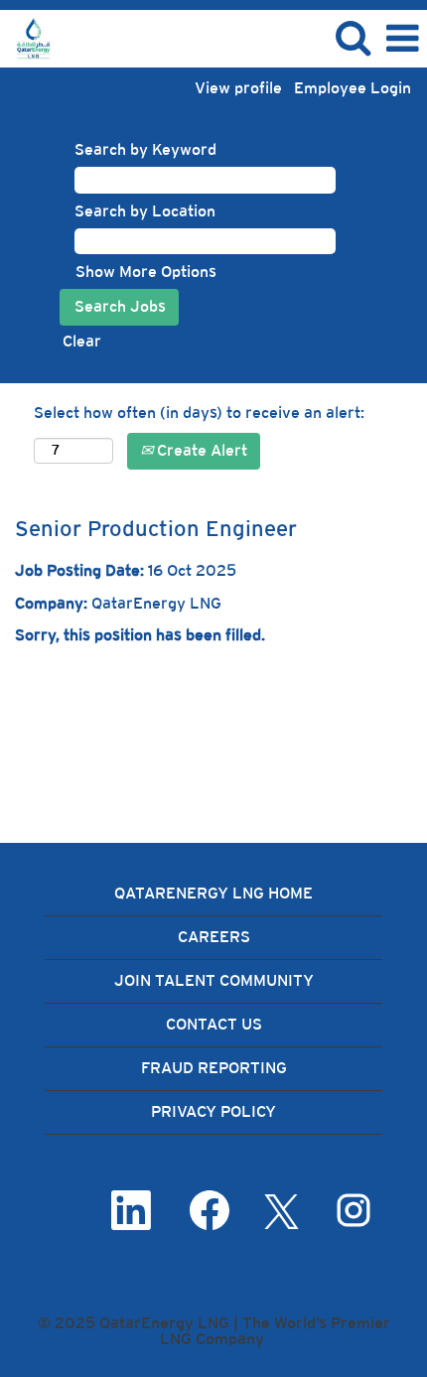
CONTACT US (214, 1024)
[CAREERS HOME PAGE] (26, 37)
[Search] (352, 38)
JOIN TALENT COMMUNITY (214, 980)
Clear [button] (82, 341)
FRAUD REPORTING (214, 1067)
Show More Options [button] (145, 271)
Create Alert (200, 450)
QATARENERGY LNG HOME (213, 893)
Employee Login (352, 88)
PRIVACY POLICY (213, 1111)
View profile (238, 88)
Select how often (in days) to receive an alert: (199, 412)
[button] (402, 39)
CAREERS (214, 936)
